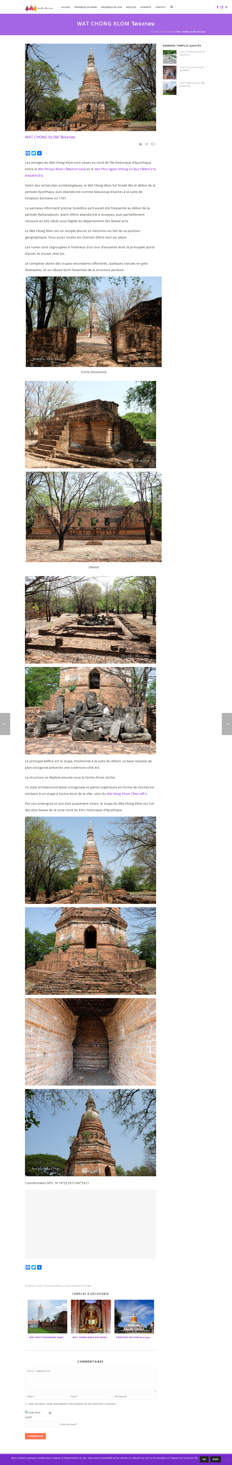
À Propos (145, 7)
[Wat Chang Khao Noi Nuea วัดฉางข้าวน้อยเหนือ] (91, 1317)
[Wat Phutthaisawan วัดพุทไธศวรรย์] (47, 1317)
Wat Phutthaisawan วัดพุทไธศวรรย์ (48, 1337)
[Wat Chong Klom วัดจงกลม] (90, 87)
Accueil (65, 7)
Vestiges (87, 1286)
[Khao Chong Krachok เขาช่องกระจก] (169, 57)
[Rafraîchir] (50, 1412)
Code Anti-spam (68, 1424)
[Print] (140, 144)
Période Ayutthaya (53, 1286)
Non (215, 1459)
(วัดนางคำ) (127, 793)
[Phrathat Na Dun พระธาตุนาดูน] (134, 1317)
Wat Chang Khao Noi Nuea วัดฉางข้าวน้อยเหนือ (92, 1337)
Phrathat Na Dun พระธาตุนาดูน (135, 1337)
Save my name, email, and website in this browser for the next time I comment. (72, 1403)
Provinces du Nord (85, 7)
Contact (160, 7)
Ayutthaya (168, 32)
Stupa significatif (73, 1286)
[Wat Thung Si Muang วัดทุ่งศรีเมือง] (169, 72)
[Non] (227, 1459)
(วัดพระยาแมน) (62, 169)
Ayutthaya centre (34, 1286)
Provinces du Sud (111, 7)
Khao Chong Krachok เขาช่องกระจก (192, 53)
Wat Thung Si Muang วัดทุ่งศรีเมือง (192, 69)
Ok (204, 1459)
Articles (131, 7)
